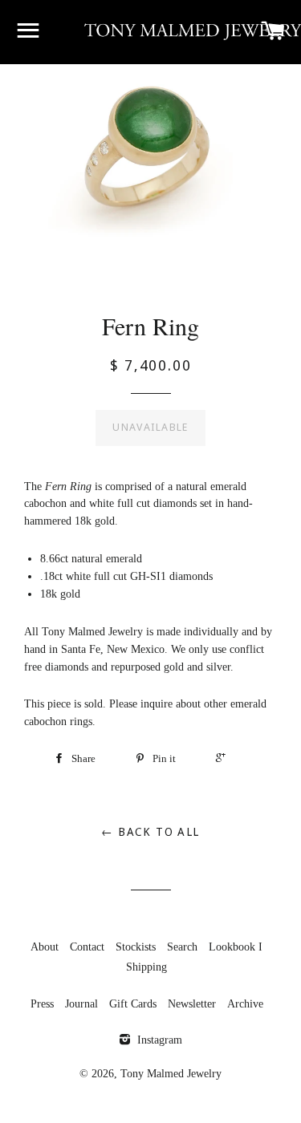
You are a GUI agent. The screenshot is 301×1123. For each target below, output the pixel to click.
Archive (245, 1004)
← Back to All (150, 831)
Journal (81, 1004)
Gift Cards (133, 1004)
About (45, 947)
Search (182, 947)
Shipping (146, 967)
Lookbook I (235, 947)
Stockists (136, 947)
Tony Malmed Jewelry (171, 1074)
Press (42, 1004)
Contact (87, 947)
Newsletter (192, 1004)
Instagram (158, 1040)
